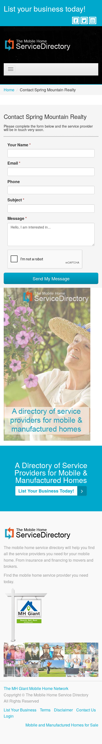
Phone (13, 181)
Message (17, 218)
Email (13, 163)
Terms (45, 710)
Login (9, 716)
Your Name (19, 145)
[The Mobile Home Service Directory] (38, 44)
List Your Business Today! (46, 491)
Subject (15, 200)
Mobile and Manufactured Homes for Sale (62, 725)
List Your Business (20, 710)
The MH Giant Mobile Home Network (36, 688)
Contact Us (86, 710)
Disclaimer (63, 710)
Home (9, 90)
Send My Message (51, 278)
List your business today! (44, 8)
